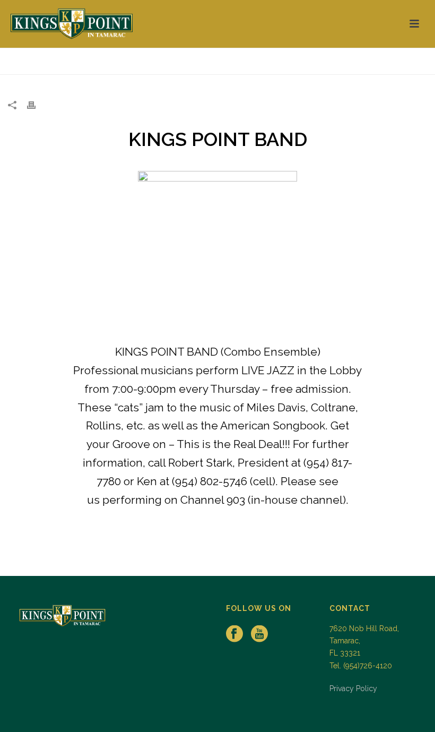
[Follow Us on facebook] (234, 634)
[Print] (36, 105)
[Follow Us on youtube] (259, 634)
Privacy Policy (353, 688)
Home (374, 64)
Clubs (401, 64)
